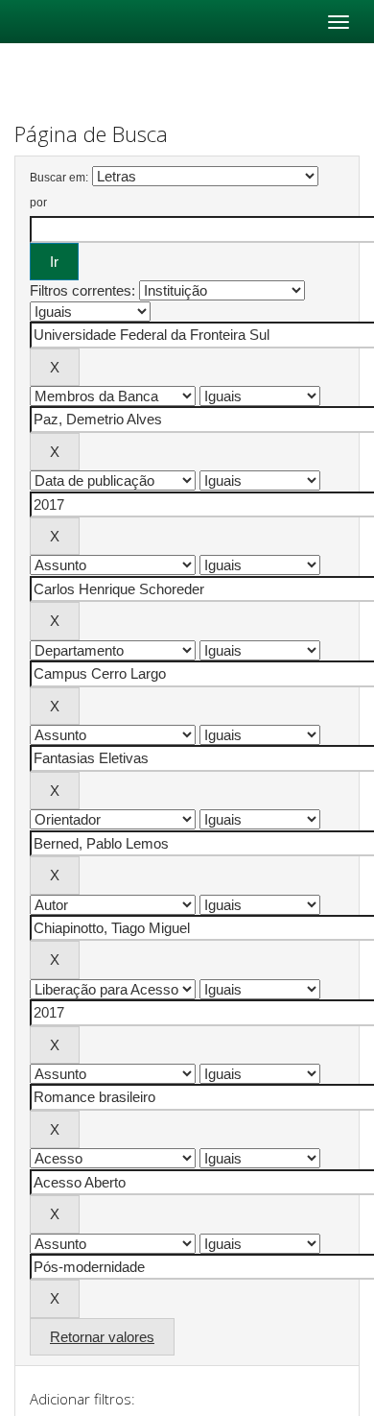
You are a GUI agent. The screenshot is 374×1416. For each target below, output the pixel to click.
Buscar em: (59, 177)
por (38, 202)
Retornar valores (102, 1337)
